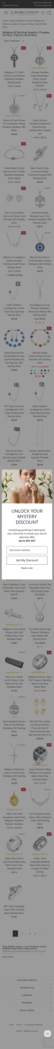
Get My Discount (27, 560)
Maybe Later (27, 568)
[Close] (48, 473)
